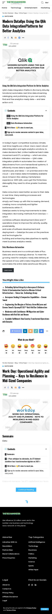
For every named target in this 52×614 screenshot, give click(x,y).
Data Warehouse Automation (21, 123)
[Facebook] (29, 585)
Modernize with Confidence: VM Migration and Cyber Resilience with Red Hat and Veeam (23, 313)
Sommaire (11, 454)
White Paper (8, 16)
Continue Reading (26, 490)
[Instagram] (32, 585)
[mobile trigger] (4, 2)
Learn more (8, 270)
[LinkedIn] (35, 585)
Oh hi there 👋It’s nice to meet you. (20, 127)
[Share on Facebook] (8, 38)
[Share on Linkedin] (25, 331)
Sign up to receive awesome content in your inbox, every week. (24, 133)
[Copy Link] (36, 331)
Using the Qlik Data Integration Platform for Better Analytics (25, 117)
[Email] (15, 38)
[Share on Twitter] (12, 38)
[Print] (19, 38)
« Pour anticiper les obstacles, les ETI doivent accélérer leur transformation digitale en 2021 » (22, 460)
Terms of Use (11, 610)
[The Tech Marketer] (16, 2)
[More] (23, 38)
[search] (42, 2)
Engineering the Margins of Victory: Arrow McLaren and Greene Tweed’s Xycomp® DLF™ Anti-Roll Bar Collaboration (24, 306)
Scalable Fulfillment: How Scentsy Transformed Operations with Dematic (25, 320)
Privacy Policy (31, 608)
